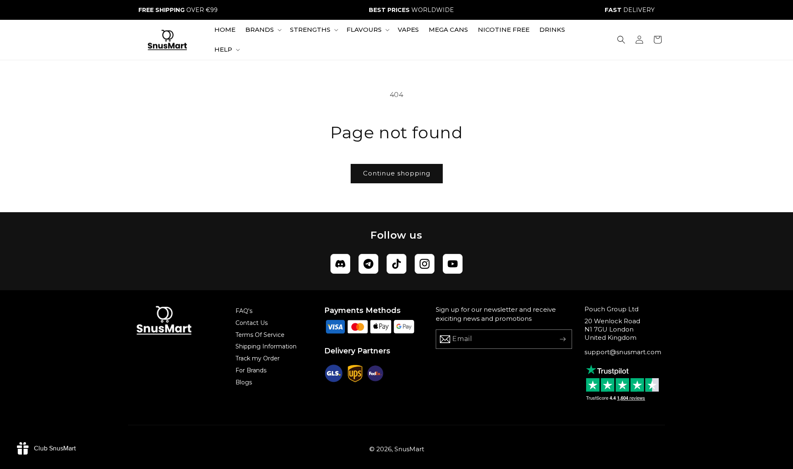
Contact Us (251, 323)
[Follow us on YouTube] (453, 264)
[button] (262, 30)
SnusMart (409, 449)
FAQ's (243, 311)
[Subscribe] (562, 339)
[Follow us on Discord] (340, 264)
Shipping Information (266, 346)
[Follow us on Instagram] (424, 264)
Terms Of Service (260, 335)
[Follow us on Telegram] (368, 264)
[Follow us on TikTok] (396, 264)
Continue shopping (396, 173)
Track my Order (257, 358)
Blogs (243, 382)
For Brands (250, 370)
